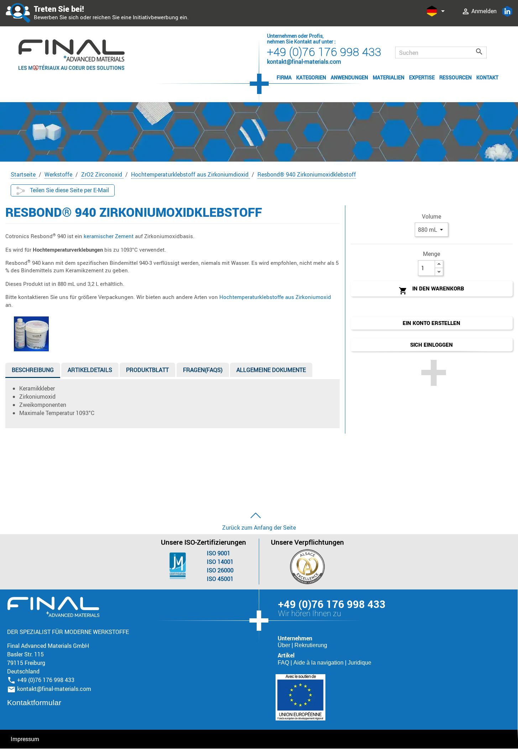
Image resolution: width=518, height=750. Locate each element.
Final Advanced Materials (53, 607)
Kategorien (311, 77)
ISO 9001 (218, 553)
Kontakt (487, 77)
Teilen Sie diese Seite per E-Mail (68, 190)
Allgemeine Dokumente (271, 370)
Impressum (25, 739)
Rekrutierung (310, 645)
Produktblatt (147, 370)
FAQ (284, 663)
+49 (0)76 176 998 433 (324, 51)
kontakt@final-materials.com (54, 689)
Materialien (388, 77)
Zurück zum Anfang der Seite (259, 527)
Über (285, 645)
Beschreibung (33, 370)
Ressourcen (455, 77)
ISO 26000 (220, 570)
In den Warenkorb (431, 290)
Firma (284, 77)
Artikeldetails (90, 370)
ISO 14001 (220, 562)
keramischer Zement (109, 236)
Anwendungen (349, 77)
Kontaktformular (34, 702)
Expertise (422, 77)
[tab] (32, 371)
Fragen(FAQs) (203, 370)
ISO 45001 (220, 579)
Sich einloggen (431, 344)
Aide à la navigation (319, 663)
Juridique (359, 663)
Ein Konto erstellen (431, 322)
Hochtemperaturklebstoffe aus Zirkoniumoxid (275, 296)
